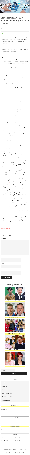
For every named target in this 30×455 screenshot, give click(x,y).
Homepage (4, 386)
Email (3, 263)
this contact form (12, 129)
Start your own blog (7, 393)
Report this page (5, 228)
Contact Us (8, 452)
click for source (11, 211)
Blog (2, 429)
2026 (2, 421)
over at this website (7, 183)
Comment (3, 238)
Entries (18, 437)
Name (3, 257)
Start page (4, 389)
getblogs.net (14, 449)
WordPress (17, 440)
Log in (3, 383)
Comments (4, 440)
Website (3, 269)
